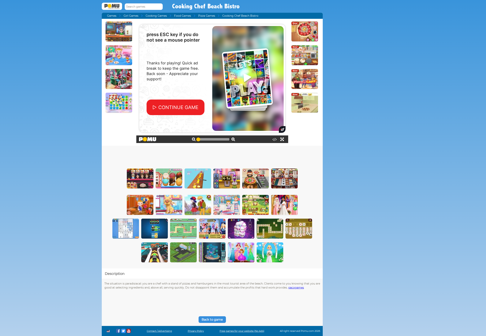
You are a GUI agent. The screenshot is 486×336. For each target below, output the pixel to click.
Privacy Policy (196, 331)
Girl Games (131, 15)
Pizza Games (206, 15)
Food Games (182, 15)
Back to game (212, 319)
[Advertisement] (212, 156)
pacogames (296, 287)
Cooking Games (156, 15)
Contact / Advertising (159, 331)
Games (111, 15)
